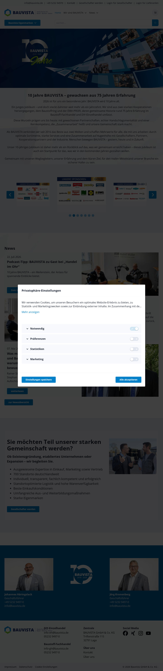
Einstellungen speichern (39, 379)
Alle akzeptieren (128, 379)
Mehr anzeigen (30, 312)
